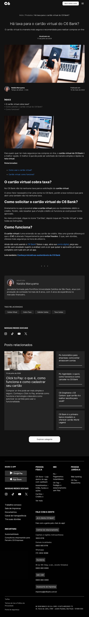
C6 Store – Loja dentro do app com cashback (42, 479)
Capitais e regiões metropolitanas (49, 535)
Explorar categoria (44, 439)
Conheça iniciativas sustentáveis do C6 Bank (38, 255)
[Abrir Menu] (83, 3)
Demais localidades (44, 542)
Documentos (11, 512)
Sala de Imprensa (13, 508)
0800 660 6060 (42, 568)
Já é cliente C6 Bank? (45, 518)
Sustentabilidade (12, 534)
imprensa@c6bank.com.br (46, 592)
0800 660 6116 (42, 545)
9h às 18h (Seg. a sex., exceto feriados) (52, 565)
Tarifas (7, 599)
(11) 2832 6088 (42, 553)
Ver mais (39, 501)
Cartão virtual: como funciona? (21, 174)
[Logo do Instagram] (5, 335)
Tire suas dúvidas (13, 519)
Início (21, 15)
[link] (29, 390)
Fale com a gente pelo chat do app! (50, 523)
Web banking (76, 477)
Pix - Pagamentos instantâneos (58, 476)
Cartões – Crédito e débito (40, 496)
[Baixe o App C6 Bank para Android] (16, 473)
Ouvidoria (40, 560)
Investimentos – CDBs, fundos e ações (42, 488)
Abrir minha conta (70, 3)
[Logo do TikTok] (12, 335)
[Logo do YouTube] (19, 335)
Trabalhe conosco (13, 505)
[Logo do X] (25, 335)
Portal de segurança (12, 609)
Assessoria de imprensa (46, 587)
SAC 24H (40, 575)
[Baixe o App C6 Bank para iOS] (16, 479)
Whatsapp (40, 550)
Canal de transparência (15, 516)
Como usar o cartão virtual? (20, 170)
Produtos (29, 15)
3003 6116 (40, 538)
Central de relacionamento (47, 530)
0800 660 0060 (42, 580)
